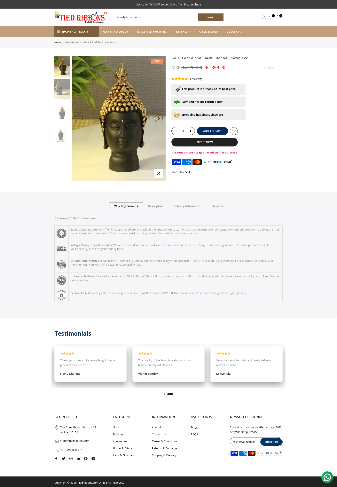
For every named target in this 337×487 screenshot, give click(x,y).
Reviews (217, 206)
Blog (194, 427)
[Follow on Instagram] (71, 458)
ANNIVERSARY (208, 31)
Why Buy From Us (126, 206)
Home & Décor (122, 448)
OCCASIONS (234, 31)
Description (156, 206)
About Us (158, 427)
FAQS (194, 434)
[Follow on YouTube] (93, 458)
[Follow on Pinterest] (86, 458)
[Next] (159, 118)
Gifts (116, 427)
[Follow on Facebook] (56, 458)
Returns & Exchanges (165, 448)
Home (57, 42)
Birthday (118, 434)
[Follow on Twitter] (63, 458)
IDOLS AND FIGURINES (152, 31)
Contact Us (159, 434)
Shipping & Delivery (164, 455)
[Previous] (79, 118)
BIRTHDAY (183, 31)
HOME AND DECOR (115, 31)
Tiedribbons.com (87, 482)
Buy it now (204, 142)
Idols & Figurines (123, 455)
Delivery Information (188, 206)
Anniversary (120, 441)
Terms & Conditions (164, 441)
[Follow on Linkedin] (78, 458)
